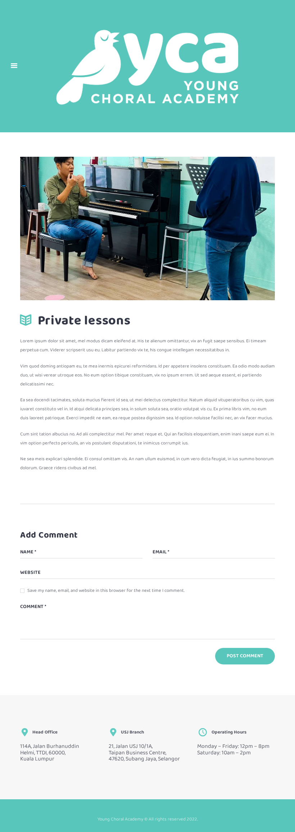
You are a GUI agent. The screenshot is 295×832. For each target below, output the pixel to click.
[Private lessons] (147, 228)
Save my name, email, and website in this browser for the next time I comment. (106, 590)
